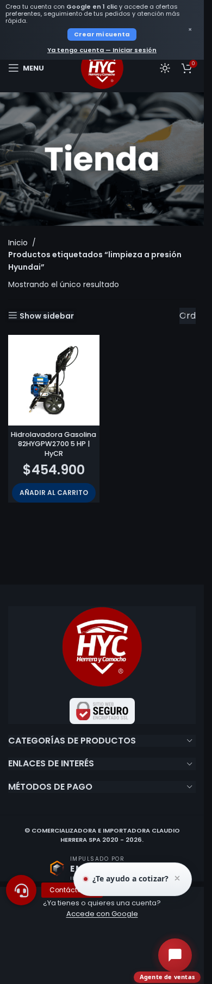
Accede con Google (102, 914)
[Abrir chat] (175, 955)
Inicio (18, 242)
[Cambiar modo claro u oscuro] (165, 67)
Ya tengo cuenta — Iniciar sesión (102, 50)
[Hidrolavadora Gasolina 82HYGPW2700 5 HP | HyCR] (53, 380)
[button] (54, 493)
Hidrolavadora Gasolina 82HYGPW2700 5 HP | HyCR (53, 444)
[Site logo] (102, 67)
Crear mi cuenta (102, 34)
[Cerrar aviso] (177, 879)
